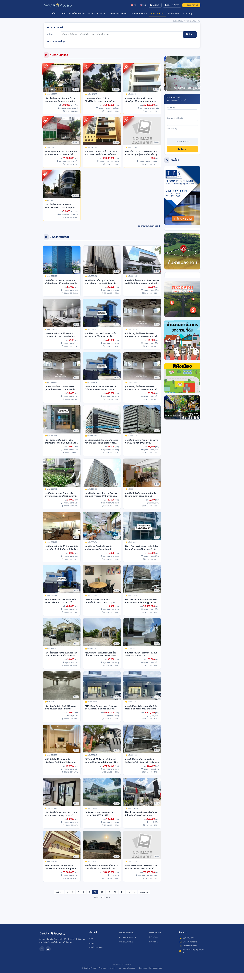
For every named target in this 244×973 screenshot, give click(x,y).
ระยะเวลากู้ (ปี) (172, 128)
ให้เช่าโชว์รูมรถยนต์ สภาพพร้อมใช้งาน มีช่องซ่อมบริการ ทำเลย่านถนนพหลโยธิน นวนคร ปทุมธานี (141, 814)
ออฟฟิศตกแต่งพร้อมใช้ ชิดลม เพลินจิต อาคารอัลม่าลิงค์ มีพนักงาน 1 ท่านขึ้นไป (62, 548)
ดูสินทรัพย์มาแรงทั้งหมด (148, 226)
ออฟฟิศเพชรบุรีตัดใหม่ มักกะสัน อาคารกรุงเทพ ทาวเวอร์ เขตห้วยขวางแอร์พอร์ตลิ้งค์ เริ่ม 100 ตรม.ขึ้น (101, 441)
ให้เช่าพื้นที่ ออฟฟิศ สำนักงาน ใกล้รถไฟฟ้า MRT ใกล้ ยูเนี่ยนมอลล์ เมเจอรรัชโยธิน (61, 441)
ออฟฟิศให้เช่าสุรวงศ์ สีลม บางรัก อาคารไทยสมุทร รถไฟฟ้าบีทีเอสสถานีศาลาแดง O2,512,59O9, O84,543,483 (60, 495)
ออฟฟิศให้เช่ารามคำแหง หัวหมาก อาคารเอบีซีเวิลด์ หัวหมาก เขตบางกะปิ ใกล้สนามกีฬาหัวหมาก (142, 282)
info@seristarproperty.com (193, 951)
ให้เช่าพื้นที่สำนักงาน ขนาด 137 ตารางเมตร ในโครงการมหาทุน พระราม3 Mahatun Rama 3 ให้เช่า (61, 814)
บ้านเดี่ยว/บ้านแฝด (77, 13)
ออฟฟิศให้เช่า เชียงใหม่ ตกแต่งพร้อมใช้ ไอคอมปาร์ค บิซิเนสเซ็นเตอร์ (141, 495)
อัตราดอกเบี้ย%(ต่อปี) (175, 118)
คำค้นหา (50, 34)
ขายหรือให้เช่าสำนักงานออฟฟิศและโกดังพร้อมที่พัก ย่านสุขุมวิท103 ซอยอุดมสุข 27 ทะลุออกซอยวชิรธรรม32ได (141, 761)
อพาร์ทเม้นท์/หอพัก (139, 13)
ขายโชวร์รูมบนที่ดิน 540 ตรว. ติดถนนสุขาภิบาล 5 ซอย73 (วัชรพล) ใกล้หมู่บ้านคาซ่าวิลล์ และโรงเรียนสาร (61, 153)
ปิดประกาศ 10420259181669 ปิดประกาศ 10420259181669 (99, 814)
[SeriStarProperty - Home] (52, 934)
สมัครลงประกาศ (173, 5)
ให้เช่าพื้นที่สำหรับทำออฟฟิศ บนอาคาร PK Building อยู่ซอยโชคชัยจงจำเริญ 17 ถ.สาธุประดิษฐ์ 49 (141, 153)
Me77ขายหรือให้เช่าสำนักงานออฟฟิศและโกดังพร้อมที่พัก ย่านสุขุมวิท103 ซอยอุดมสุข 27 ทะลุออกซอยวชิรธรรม (141, 601)
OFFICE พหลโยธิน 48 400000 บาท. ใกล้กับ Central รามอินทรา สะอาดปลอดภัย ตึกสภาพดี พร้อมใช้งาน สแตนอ (100, 388)
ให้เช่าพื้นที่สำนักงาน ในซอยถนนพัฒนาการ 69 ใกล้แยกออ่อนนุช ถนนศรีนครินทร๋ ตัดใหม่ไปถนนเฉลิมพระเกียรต (62, 206)
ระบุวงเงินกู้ (171, 107)
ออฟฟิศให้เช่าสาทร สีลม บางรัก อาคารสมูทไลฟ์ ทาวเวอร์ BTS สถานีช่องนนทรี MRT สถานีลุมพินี (101, 495)
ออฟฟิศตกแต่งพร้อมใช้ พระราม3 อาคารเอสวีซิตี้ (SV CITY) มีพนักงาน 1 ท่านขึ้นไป (61, 335)
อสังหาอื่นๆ (187, 13)
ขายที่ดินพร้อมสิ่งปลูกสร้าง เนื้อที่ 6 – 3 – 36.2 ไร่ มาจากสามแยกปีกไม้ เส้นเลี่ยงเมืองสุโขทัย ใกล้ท (101, 867)
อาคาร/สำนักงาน (157, 13)
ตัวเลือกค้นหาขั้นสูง (57, 41)
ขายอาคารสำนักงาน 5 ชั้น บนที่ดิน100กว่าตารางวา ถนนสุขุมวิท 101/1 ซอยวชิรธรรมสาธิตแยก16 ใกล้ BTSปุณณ (101, 100)
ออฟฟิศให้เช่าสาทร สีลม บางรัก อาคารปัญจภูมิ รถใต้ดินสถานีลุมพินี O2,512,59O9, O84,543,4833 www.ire (141, 441)
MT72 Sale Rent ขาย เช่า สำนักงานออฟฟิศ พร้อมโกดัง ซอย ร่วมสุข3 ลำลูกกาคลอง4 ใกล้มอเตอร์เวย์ (101, 707)
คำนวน (183, 149)
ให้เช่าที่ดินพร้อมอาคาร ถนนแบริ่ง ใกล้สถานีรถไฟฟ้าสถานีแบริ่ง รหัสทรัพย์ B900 (61, 654)
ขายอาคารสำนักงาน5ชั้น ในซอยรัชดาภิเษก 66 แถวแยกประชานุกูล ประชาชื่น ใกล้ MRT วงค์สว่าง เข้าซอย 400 (141, 100)
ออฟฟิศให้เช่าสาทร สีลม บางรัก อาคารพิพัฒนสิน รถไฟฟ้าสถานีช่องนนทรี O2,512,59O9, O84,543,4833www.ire (61, 282)
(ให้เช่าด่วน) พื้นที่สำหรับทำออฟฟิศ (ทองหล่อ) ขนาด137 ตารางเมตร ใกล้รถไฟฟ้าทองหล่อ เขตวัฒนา (141, 335)
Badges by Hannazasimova (150, 968)
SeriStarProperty (190, 946)
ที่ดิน (54, 13)
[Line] (48, 948)
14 (122, 892)
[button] (167, 73)
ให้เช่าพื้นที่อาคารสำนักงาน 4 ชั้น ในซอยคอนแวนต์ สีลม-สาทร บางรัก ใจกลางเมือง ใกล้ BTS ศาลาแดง (60, 100)
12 (108, 892)
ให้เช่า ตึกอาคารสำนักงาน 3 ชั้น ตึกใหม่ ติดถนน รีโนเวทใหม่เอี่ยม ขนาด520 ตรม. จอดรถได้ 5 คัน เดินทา (141, 548)
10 (95, 892)
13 (115, 892)
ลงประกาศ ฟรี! (192, 5)
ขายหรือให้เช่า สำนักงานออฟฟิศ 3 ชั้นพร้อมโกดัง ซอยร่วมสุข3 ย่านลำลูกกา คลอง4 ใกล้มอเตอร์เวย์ (141, 707)
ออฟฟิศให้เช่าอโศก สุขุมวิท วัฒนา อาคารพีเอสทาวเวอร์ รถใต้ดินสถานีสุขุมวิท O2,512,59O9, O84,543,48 (100, 282)
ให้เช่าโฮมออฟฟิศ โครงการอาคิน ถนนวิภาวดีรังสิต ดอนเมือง (141, 654)
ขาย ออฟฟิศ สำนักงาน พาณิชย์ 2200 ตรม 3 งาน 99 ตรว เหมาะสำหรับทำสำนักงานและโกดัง (141, 867)
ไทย (135, 5)
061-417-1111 (189, 938)
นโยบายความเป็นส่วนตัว (127, 968)
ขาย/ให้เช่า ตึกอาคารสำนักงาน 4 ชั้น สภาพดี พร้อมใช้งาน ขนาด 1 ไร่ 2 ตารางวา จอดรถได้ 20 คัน (100, 335)
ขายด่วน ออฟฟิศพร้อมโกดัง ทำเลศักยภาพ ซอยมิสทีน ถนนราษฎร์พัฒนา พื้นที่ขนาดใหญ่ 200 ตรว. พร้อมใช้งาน (61, 867)
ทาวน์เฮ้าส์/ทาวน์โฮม (96, 13)
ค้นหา (190, 34)
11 (102, 892)
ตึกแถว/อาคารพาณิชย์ (118, 13)
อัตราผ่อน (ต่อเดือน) (182, 141)
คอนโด (63, 13)
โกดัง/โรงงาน (173, 13)
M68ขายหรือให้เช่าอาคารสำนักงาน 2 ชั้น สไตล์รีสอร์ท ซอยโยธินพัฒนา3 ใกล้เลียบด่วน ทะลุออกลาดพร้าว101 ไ (101, 761)
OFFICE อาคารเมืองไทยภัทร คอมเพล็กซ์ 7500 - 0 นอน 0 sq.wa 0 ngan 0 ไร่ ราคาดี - (101, 601)
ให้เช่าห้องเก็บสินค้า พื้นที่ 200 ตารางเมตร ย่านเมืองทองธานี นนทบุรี (60, 707)
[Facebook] (41, 948)
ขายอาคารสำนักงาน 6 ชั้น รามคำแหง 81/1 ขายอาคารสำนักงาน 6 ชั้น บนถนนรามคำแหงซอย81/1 (102, 153)
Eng (144, 5)
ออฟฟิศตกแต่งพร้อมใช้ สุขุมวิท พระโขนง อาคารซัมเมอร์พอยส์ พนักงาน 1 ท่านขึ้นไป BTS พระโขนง (100, 548)
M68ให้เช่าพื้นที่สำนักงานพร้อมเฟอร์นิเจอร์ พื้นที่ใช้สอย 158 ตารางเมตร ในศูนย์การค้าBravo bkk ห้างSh (61, 761)
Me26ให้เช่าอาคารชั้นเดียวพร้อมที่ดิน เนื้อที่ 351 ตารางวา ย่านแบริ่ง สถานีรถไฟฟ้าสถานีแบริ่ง (100, 654)
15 (129, 892)
